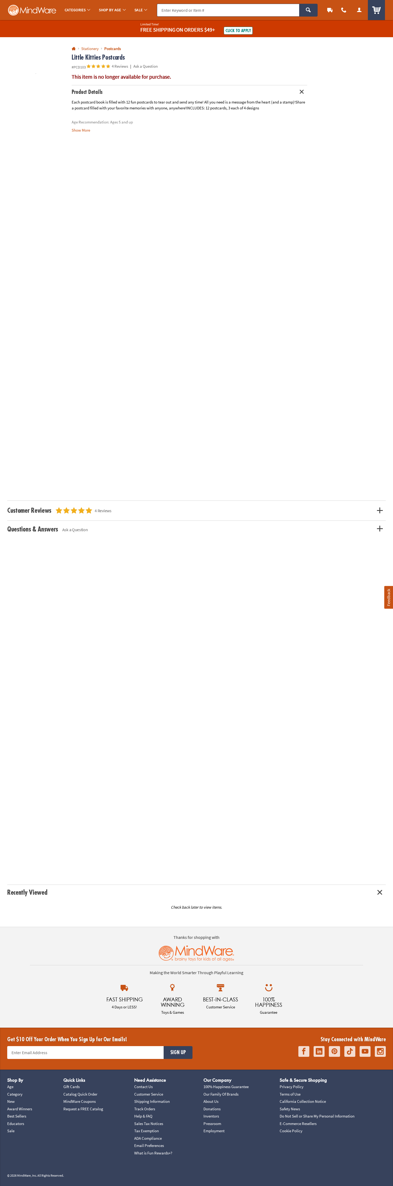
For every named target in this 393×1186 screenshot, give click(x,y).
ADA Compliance (148, 1138)
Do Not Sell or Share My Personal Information (317, 1116)
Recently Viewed (27, 892)
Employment (214, 1130)
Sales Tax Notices (148, 1123)
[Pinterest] (334, 1051)
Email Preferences (149, 1145)
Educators (15, 1123)
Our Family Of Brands (220, 1094)
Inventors (211, 1116)
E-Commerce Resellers (298, 1123)
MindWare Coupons (79, 1101)
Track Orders (144, 1108)
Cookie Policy (291, 1130)
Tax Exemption (146, 1130)
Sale (10, 1130)
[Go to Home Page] (74, 48)
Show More (81, 130)
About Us (210, 1101)
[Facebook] (303, 1051)
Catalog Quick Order (80, 1094)
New (11, 1101)
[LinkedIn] (319, 1051)
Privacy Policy (291, 1086)
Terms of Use (290, 1094)
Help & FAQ (143, 1116)
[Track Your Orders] (330, 10)
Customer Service (148, 1094)
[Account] (359, 10)
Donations (212, 1108)
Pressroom (212, 1123)
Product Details (87, 92)
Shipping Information (152, 1101)
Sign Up (178, 1052)
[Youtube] (365, 1051)
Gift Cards (71, 1086)
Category (14, 1094)
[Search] (308, 10)
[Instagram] (380, 1051)
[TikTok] (349, 1051)
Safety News (290, 1108)
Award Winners (19, 1108)
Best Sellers (16, 1116)
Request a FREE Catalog (83, 1108)
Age (10, 1086)
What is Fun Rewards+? (153, 1153)
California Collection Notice (303, 1101)
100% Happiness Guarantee (226, 1086)
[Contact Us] (344, 10)
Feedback (388, 597)
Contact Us (143, 1086)
